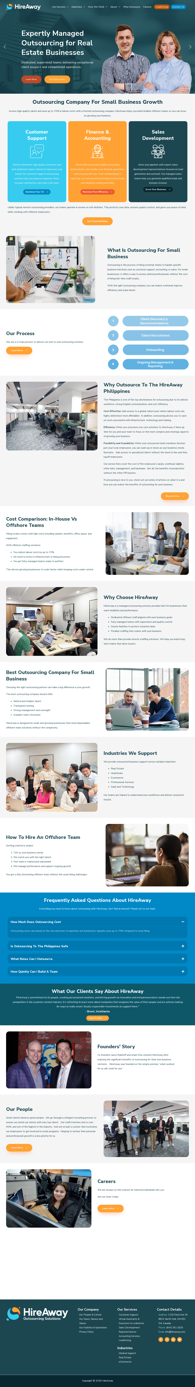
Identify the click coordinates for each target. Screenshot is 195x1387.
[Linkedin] (173, 1339)
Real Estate (125, 1357)
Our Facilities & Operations (93, 1327)
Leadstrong (162, 7)
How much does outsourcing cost (36, 922)
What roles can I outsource (32, 959)
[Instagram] (167, 1339)
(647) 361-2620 (174, 1327)
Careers (147, 7)
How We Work (96, 7)
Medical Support (127, 1353)
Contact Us (178, 7)
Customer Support (128, 1314)
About (113, 7)
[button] (67, 7)
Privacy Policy (86, 1331)
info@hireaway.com (175, 1331)
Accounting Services (129, 1336)
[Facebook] (160, 1339)
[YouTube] (179, 1339)
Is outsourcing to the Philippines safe (39, 946)
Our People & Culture (90, 1314)
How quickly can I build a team (34, 972)
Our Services (59, 7)
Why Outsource (131, 7)
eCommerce (125, 1361)
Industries (76, 7)
